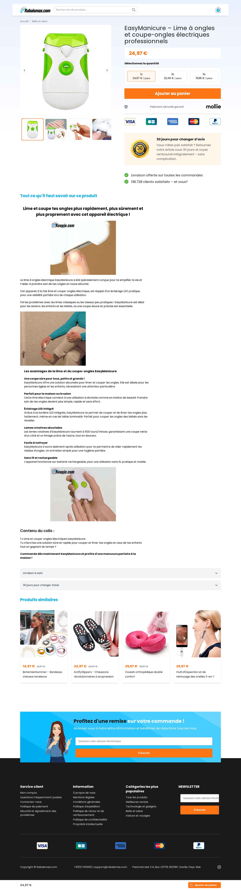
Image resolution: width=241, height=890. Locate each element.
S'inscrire (144, 753)
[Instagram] (219, 867)
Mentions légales (84, 797)
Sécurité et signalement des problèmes (38, 813)
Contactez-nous (30, 802)
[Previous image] (24, 70)
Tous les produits (136, 797)
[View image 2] (56, 129)
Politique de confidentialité (90, 819)
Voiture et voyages (138, 816)
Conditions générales (86, 802)
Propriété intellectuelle (88, 824)
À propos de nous (84, 793)
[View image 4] (103, 129)
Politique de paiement (34, 806)
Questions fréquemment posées (41, 797)
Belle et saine (134, 811)
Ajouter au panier (172, 93)
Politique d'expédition (86, 806)
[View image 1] (32, 129)
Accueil (24, 21)
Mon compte (28, 793)
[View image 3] (79, 129)
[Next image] (107, 70)
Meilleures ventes (137, 802)
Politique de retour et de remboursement (88, 813)
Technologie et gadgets (141, 806)
